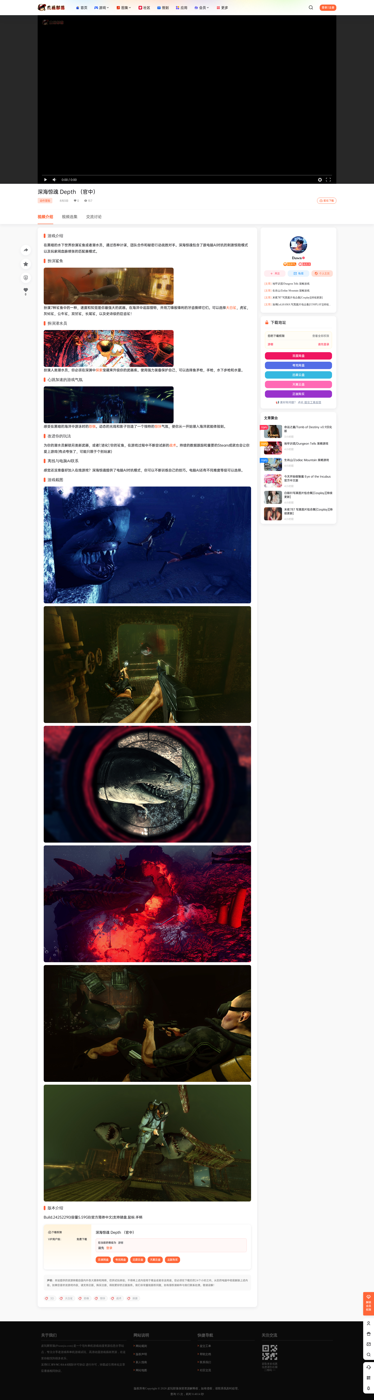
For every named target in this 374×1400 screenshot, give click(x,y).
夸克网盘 (120, 1259)
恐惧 (92, 426)
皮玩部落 (173, 1388)
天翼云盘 (155, 1259)
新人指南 (141, 1362)
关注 (277, 273)
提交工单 (205, 1346)
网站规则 (141, 1346)
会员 (202, 7)
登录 (109, 1248)
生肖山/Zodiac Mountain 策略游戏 (287, 290)
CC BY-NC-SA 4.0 (57, 1364)
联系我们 (205, 1362)
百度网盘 (103, 1259)
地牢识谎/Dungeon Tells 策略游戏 (287, 283)
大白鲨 (231, 307)
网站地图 (141, 1370)
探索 (99, 370)
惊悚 (158, 426)
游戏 (102, 7)
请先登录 (323, 344)
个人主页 (324, 273)
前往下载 (329, 200)
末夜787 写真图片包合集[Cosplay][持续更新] (293, 297)
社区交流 (205, 1370)
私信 (300, 273)
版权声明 (141, 1354)
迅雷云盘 (138, 1259)
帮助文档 (205, 1354)
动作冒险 (45, 200)
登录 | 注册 (328, 7)
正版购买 (172, 1259)
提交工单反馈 (312, 402)
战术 (172, 445)
